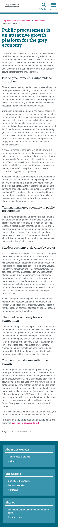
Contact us (13, 490)
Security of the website (19, 481)
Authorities (13, 461)
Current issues (15, 517)
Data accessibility (16, 485)
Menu (53, 9)
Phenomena (40, 20)
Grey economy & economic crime (16, 20)
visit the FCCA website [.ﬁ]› (25, 423)
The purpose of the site (19, 457)
